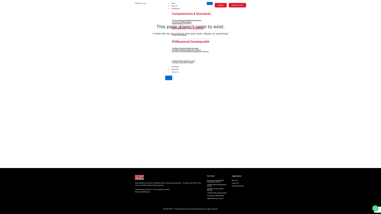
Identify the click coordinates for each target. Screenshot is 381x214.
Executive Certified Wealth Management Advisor (190, 51)
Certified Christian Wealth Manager (185, 48)
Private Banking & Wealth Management (186, 20)
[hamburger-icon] (210, 3)
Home (173, 3)
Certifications (175, 8)
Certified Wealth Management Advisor (186, 50)
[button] (375, 208)
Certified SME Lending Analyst (183, 61)
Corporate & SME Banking (182, 22)
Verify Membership (179, 35)
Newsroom (174, 69)
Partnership (175, 67)
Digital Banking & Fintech (181, 23)
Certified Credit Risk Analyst (182, 62)
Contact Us (175, 72)
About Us (174, 6)
